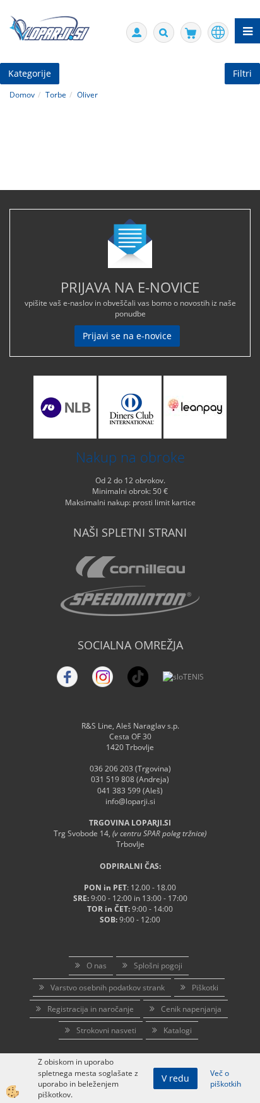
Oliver (87, 94)
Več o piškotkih (225, 1078)
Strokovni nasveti (106, 1030)
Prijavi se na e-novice (127, 336)
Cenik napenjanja (191, 1009)
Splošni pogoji (158, 965)
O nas (96, 965)
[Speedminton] (130, 601)
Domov (22, 94)
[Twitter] (102, 676)
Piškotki (205, 987)
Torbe (55, 94)
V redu (175, 1078)
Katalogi (177, 1030)
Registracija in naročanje (90, 1009)
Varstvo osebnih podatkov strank (107, 987)
